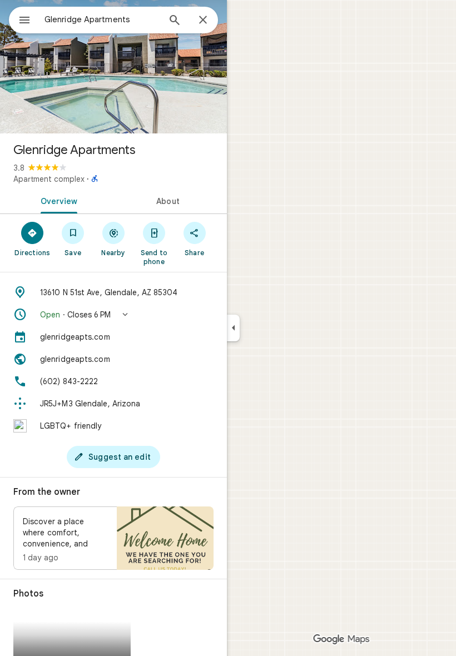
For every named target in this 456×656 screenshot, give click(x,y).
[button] (113, 315)
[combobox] (101, 19)
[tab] (56, 200)
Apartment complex (49, 179)
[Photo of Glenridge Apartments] (113, 66)
